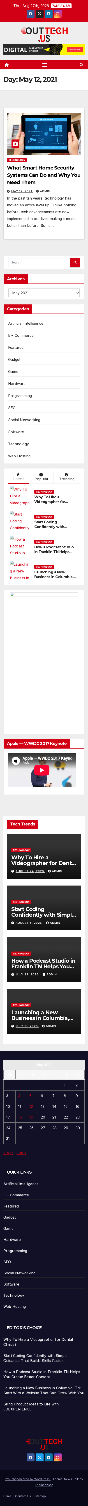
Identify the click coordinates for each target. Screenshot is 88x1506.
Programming (20, 395)
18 (20, 1117)
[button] (81, 65)
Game (13, 371)
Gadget (14, 359)
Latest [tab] (18, 478)
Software (16, 432)
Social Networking (24, 420)
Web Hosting (19, 456)
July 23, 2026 (27, 974)
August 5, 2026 (29, 922)
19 (31, 1117)
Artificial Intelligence (26, 323)
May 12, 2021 (22, 191)
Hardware (17, 383)
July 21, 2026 (27, 1026)
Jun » (21, 1153)
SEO (12, 407)
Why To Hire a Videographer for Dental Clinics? (49, 502)
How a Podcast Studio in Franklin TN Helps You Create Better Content (54, 554)
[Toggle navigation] (45, 65)
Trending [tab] (67, 479)
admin (45, 191)
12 (31, 1106)
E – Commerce (21, 335)
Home (7, 1496)
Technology (16, 160)
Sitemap (40, 1496)
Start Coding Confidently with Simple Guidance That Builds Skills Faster (54, 529)
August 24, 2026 (30, 871)
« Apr (8, 1153)
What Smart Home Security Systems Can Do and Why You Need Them (43, 175)
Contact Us (23, 1496)
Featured (16, 347)
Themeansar (44, 1485)
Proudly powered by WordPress (28, 1479)
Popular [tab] (42, 479)
